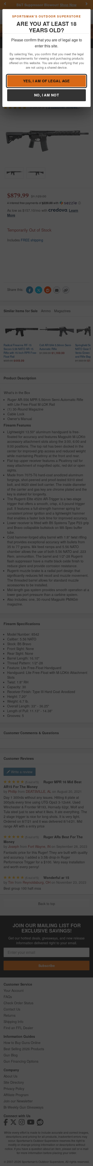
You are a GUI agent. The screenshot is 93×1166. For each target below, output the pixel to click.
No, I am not (46, 95)
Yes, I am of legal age (46, 80)
